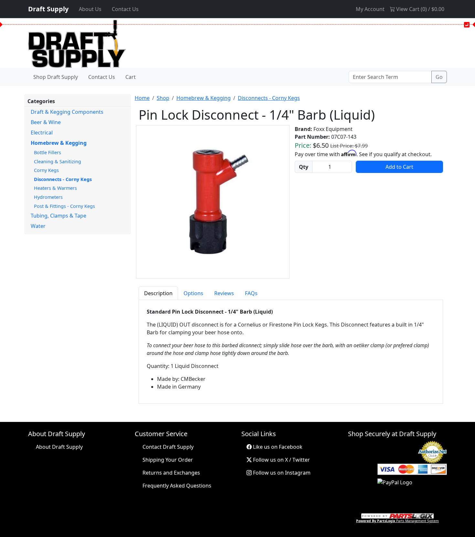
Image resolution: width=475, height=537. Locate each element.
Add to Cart (399, 166)
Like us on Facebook (277, 446)
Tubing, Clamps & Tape (58, 215)
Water (38, 226)
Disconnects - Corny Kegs (63, 179)
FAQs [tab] (251, 293)
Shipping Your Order (167, 459)
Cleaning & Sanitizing (57, 161)
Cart (130, 77)
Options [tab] (193, 293)
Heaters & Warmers (55, 188)
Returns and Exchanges (171, 472)
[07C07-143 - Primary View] (213, 202)
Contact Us (125, 9)
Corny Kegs (46, 170)
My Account (370, 9)
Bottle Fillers (47, 152)
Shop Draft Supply (55, 77)
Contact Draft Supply (168, 446)
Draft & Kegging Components (67, 111)
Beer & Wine (46, 122)
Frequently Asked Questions (176, 485)
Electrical (42, 132)
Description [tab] (158, 293)
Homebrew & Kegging (59, 142)
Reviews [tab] (224, 293)
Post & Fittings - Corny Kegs (64, 206)
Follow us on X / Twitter (281, 459)
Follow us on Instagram (281, 472)
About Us (90, 9)
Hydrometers (48, 197)
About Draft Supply (59, 446)
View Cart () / (419, 9)
